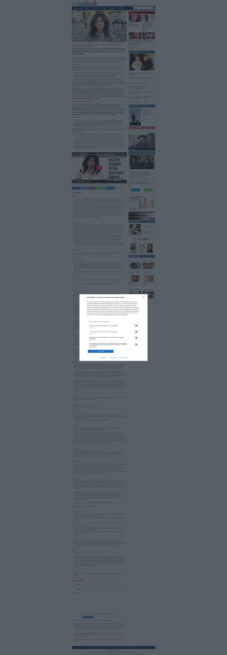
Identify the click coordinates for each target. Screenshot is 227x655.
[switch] (135, 325)
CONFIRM (100, 351)
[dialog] (113, 327)
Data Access (113, 357)
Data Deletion (103, 357)
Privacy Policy (123, 357)
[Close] (144, 297)
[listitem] (113, 322)
